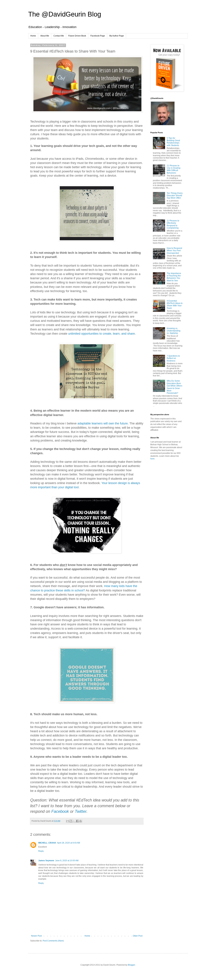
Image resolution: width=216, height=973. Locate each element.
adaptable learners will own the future (102, 423)
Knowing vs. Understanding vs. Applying (173, 330)
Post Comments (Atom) (53, 941)
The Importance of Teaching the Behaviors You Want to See (174, 277)
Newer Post (36, 936)
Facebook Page (97, 36)
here (152, 459)
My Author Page (116, 36)
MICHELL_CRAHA (47, 843)
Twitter (80, 811)
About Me (44, 36)
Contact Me (58, 36)
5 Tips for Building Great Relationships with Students (173, 142)
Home (33, 36)
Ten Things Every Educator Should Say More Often (175, 195)
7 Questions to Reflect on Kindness (173, 358)
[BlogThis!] (71, 821)
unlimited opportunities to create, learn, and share (101, 333)
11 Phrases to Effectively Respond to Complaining (173, 224)
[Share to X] (74, 821)
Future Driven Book (77, 36)
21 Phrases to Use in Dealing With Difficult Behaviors (173, 169)
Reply (41, 851)
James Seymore (46, 860)
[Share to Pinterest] (80, 821)
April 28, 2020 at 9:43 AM (68, 843)
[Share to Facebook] (77, 821)
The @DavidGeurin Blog (64, 14)
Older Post (137, 936)
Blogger (131, 965)
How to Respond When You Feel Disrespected (174, 250)
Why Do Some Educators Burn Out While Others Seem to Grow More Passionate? (174, 387)
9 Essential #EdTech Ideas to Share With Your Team (175, 304)
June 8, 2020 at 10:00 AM (66, 860)
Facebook (60, 811)
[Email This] (67, 821)
